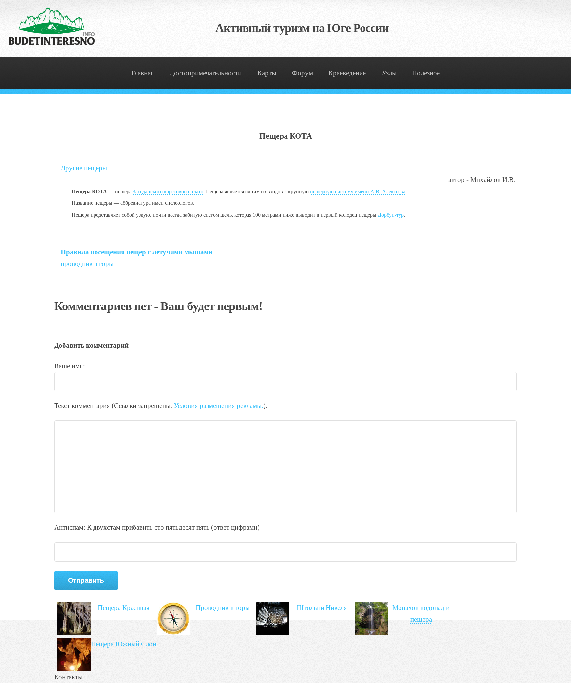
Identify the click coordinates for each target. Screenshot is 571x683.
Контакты (68, 677)
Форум (302, 73)
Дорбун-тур (391, 215)
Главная (142, 73)
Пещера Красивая (124, 608)
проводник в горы (87, 264)
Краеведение (347, 73)
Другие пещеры (84, 168)
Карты (266, 73)
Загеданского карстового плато (168, 191)
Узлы (389, 73)
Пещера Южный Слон (123, 644)
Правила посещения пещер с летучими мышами (136, 252)
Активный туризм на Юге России (302, 28)
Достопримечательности (206, 73)
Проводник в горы (223, 608)
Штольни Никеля (322, 608)
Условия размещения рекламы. (218, 406)
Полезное (426, 73)
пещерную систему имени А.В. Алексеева (357, 191)
